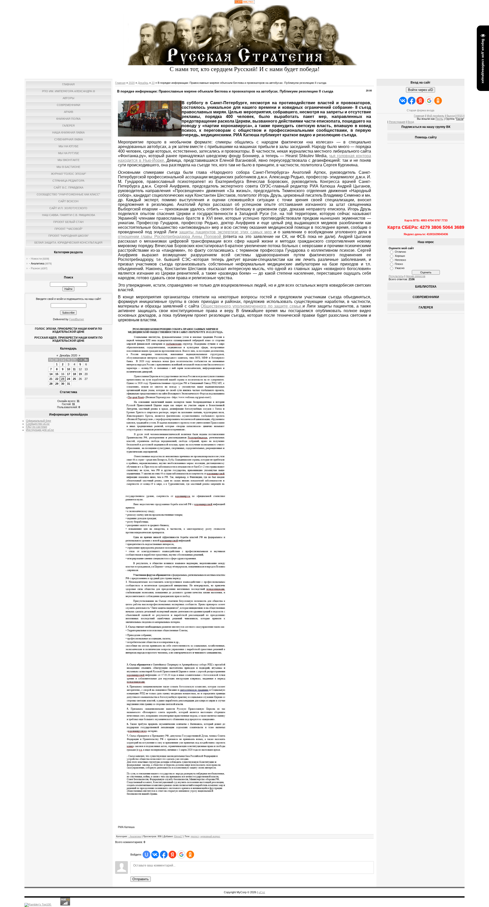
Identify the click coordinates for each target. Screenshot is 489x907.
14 (50, 374)
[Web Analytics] (244, 2)
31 (68, 383)
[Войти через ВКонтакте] (155, 854)
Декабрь (143, 82)
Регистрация (397, 121)
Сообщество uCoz (38, 423)
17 (68, 374)
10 (68, 369)
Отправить (140, 879)
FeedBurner (76, 319)
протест (195, 836)
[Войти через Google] (181, 854)
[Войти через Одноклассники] (190, 854)
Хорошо (400, 255)
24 (68, 378)
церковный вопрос (210, 836)
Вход (411, 121)
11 (74, 369)
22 (56, 378)
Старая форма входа (420, 110)
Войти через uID (420, 90)
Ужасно (399, 268)
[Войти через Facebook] (164, 854)
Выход (450, 115)
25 (74, 378)
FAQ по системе (36, 426)
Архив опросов (415, 276)
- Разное (34, 268)
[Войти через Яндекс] (172, 854)
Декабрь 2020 (68, 355)
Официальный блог (38, 420)
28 (50, 383)
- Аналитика (36, 263)
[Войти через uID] (146, 854)
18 (74, 374)
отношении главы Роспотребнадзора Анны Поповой (170, 236)
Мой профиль (435, 115)
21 (50, 378)
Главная (120, 82)
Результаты (396, 276)
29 (56, 383)
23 (62, 378)
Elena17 (178, 836)
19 (80, 374)
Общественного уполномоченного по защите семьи (252, 306)
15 (56, 374)
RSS (460, 115)
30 (62, 383)
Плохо (399, 263)
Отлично (400, 251)
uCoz (262, 892)
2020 (132, 82)
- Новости (35, 258)
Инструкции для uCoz (40, 429)
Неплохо (400, 259)
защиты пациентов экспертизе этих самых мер (226, 232)
